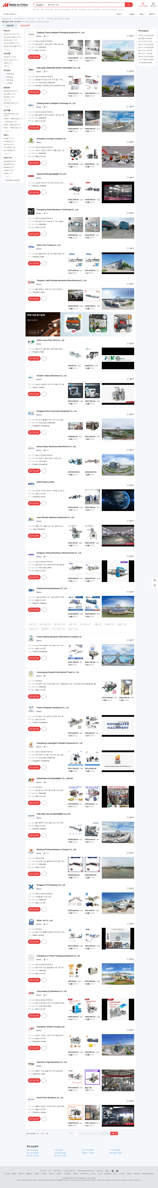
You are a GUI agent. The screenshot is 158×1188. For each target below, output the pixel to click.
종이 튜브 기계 (59, 624)
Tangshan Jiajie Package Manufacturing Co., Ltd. (62, 280)
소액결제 (9, 83)
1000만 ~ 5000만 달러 (13, 118)
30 (42, 1133)
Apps (141, 14)
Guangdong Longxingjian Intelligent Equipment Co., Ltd (59, 743)
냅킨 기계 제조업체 (94, 9)
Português (67, 1173)
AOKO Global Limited (45, 482)
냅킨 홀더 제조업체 (145, 38)
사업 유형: (31, 41)
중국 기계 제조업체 (88, 1150)
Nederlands (107, 1173)
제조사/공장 (10, 60)
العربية (100, 1173)
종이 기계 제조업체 (47, 9)
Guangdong (9, 161)
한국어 (93, 1173)
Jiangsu (8, 170)
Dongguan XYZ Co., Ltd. (51, 885)
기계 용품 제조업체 (145, 62)
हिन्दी (115, 1173)
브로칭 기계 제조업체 (146, 35)
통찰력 (107, 1171)
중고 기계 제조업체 (32, 1153)
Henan (7, 173)
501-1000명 (9, 150)
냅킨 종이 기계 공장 (33, 1155)
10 (38, 1133)
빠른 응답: (31, 50)
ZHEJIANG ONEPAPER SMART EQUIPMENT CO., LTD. (59, 68)
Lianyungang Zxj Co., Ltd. (52, 991)
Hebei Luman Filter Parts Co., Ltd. (51, 340)
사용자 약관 (57, 1171)
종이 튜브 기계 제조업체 (78, 9)
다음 (113, 1133)
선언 (49, 1171)
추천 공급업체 (143, 31)
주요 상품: (31, 44)
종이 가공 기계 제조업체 (147, 50)
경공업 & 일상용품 (12, 46)
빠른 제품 (100, 1171)
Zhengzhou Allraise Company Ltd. (51, 1026)
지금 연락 (35, 57)
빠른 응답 (9, 77)
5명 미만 (8, 144)
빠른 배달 (9, 80)
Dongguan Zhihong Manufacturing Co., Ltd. (59, 553)
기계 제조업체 (58, 1150)
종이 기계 (32, 624)
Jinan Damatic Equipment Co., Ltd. (55, 517)
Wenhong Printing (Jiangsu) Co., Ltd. (56, 849)
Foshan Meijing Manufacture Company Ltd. (59, 636)
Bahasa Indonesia (148, 1173)
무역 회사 (9, 57)
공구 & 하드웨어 (11, 43)
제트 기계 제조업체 (32, 1150)
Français (44, 1173)
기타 (6, 66)
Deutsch (59, 1173)
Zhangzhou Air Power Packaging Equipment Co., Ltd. (58, 956)
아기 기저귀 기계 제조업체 (147, 41)
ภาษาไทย (122, 1173)
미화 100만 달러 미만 (11, 115)
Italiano (75, 1173)
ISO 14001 (9, 94)
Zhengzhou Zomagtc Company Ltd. (51, 138)
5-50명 (8, 138)
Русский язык (84, 1173)
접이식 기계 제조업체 (146, 44)
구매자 (118, 14)
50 (47, 1133)
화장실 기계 (109, 624)
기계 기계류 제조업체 (146, 59)
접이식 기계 (73, 629)
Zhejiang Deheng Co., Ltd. (52, 588)
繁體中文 (29, 1173)
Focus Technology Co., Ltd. (81, 1178)
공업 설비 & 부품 (12, 37)
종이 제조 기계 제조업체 (62, 9)
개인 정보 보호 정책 (69, 1171)
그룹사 (7, 63)
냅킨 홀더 (45, 629)
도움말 (131, 14)
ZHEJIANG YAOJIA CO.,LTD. (54, 814)
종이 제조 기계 (45, 624)
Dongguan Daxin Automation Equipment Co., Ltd (56, 411)
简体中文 (21, 1173)
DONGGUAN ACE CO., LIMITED (55, 778)
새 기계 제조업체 (115, 1150)
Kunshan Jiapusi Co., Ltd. (52, 375)
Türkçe (129, 1173)
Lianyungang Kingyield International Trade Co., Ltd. (58, 672)
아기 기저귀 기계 (59, 629)
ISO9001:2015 (10, 91)
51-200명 (8, 141)
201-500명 (9, 147)
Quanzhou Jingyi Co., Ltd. (52, 1062)
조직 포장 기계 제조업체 (109, 9)
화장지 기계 (122, 624)
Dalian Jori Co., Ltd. (45, 920)
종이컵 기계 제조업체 (146, 56)
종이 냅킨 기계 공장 (60, 1155)
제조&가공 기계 (11, 34)
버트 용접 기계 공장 (116, 1153)
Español (51, 1173)
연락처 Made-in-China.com (86, 1171)
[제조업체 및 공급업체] (15, 4)
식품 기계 (97, 624)
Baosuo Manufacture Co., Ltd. (56, 446)
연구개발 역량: (33, 47)
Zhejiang (8, 167)
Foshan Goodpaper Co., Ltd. (53, 707)
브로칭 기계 (33, 629)
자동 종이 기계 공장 (88, 1153)
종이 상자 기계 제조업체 (147, 53)
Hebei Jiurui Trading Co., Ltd (48, 245)
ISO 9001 (8, 97)
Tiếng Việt (137, 1173)
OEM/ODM (10, 74)
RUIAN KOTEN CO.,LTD (51, 174)
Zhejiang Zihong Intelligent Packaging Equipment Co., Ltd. (61, 32)
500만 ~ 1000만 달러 (12, 128)
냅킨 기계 (72, 624)
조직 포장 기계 (85, 624)
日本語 (37, 1173)
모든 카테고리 (10, 14)
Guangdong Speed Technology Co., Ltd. (58, 209)
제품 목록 (10, 25)
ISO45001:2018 (11, 103)
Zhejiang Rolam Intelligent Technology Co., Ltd (56, 103)
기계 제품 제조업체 (60, 1153)
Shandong (9, 164)
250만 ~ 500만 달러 (12, 124)
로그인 (153, 6)
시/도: (30, 186)
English (14, 1173)
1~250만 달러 (10, 121)
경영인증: (31, 85)
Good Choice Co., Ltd (50, 1097)
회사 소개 (43, 1171)
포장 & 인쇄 (10, 40)
